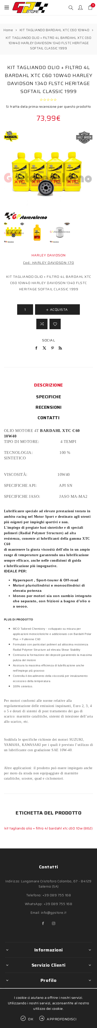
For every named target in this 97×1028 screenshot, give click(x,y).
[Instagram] (54, 923)
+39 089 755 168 (57, 895)
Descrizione (48, 385)
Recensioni (48, 407)
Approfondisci (62, 1019)
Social (48, 340)
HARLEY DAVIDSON (48, 255)
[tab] (48, 385)
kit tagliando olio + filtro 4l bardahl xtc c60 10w (44, 828)
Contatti (48, 417)
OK (31, 1019)
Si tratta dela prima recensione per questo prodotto (48, 106)
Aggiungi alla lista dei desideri (55, 324)
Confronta (42, 324)
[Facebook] (43, 923)
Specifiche (48, 396)
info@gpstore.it (54, 912)
